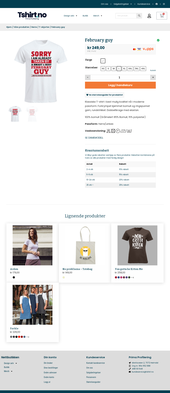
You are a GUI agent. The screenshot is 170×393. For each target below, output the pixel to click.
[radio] (103, 61)
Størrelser (91, 67)
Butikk (85, 15)
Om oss (104, 4)
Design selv (69, 15)
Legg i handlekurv (120, 85)
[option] (40, 71)
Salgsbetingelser (121, 4)
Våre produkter (21, 27)
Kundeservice (144, 4)
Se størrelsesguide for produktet (106, 95)
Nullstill (153, 70)
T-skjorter (44, 27)
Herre (34, 27)
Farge (88, 59)
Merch (96, 15)
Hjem (9, 27)
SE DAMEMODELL (94, 137)
